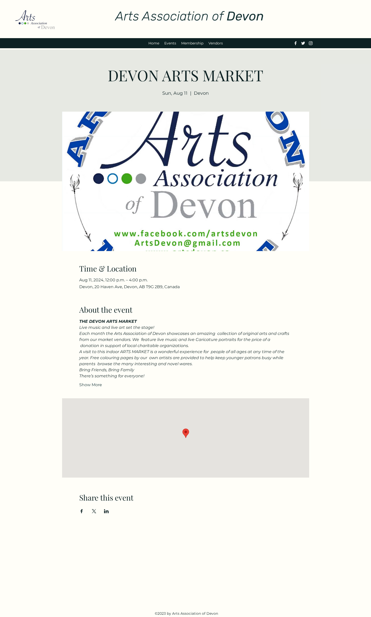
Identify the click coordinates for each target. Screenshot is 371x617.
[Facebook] (295, 43)
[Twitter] (303, 43)
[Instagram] (310, 43)
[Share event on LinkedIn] (106, 511)
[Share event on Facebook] (81, 511)
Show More (90, 384)
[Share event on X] (94, 511)
